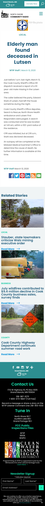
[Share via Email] (38, 175)
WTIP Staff (15, 70)
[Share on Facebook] (11, 175)
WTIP (22, 433)
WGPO (22, 438)
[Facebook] (13, 367)
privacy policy (25, 502)
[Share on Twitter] (16, 175)
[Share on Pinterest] (22, 175)
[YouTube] (18, 367)
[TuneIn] (32, 367)
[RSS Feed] (33, 175)
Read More (8, 249)
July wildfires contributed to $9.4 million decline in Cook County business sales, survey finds (22, 293)
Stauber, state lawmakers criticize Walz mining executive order (20, 240)
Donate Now (31, 4)
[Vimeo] (27, 367)
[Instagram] (22, 367)
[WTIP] (15, 13)
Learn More (21, 464)
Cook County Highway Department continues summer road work (18, 345)
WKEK (22, 435)
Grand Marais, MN (10, 2)
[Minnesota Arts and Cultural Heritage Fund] (22, 449)
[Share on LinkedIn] (27, 175)
